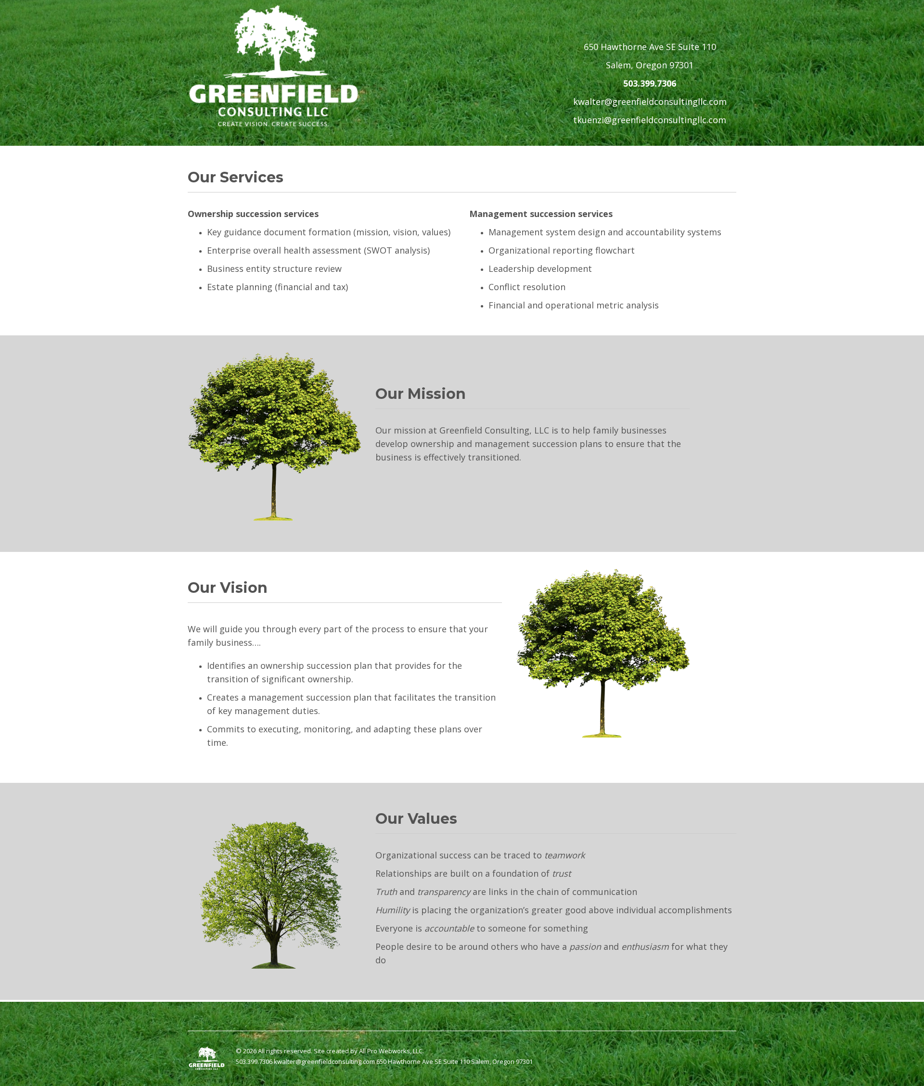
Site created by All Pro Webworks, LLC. (369, 1051)
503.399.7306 (649, 83)
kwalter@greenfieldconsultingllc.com (650, 101)
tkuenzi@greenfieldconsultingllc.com (649, 120)
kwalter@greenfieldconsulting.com (324, 1061)
